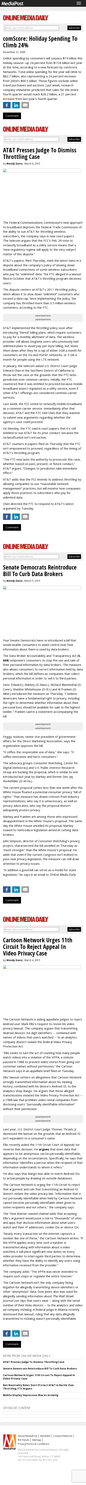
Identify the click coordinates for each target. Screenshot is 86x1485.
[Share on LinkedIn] (16, 105)
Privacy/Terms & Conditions (33, 1444)
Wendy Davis (14, 163)
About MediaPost (27, 1436)
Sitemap (36, 1440)
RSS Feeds (23, 1440)
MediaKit (45, 1436)
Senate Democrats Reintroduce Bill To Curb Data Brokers (40, 1368)
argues (44, 1149)
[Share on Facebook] (7, 105)
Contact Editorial (62, 1436)
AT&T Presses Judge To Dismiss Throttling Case (33, 1362)
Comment (12, 116)
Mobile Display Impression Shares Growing (30, 1395)
